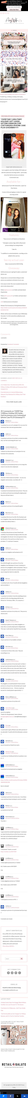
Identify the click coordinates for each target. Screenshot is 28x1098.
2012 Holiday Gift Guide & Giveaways (14, 94)
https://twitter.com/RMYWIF (8, 851)
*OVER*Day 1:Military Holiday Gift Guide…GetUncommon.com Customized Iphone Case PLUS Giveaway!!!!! (13, 123)
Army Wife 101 (16, 378)
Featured (22, 116)
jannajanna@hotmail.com (7, 716)
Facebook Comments (13, 344)
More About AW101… (9, 946)
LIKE (2, 301)
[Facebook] (10, 1096)
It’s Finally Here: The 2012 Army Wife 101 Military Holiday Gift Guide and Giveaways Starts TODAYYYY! (14, 387)
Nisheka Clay (9, 751)
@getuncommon (8, 290)
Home (1, 94)
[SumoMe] (24, 1096)
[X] (17, 1096)
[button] (14, 5)
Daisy (7, 725)
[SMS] (3, 1096)
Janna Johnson (9, 707)
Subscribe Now (14, 9)
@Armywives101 (8, 295)
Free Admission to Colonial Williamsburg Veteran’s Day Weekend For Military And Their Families (13, 394)
